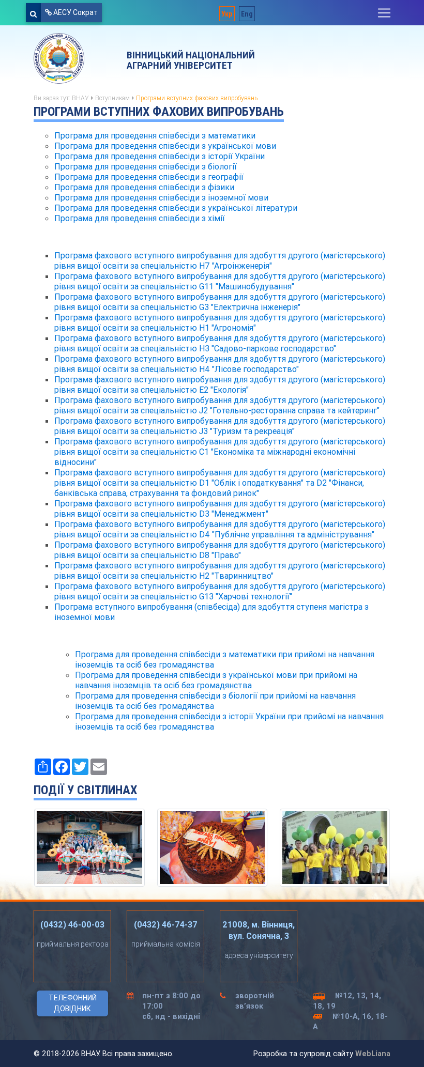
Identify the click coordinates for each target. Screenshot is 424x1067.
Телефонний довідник (73, 1003)
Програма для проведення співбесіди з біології (145, 166)
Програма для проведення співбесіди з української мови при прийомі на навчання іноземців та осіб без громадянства (216, 680)
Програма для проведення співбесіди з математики (154, 135)
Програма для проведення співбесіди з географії (149, 177)
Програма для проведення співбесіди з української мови (165, 146)
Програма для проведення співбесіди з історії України (159, 156)
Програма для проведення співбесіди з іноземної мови (161, 197)
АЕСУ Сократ (75, 12)
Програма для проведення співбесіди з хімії (139, 218)
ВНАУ (80, 98)
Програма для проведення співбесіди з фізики (144, 187)
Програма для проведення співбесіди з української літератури (175, 208)
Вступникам (112, 98)
